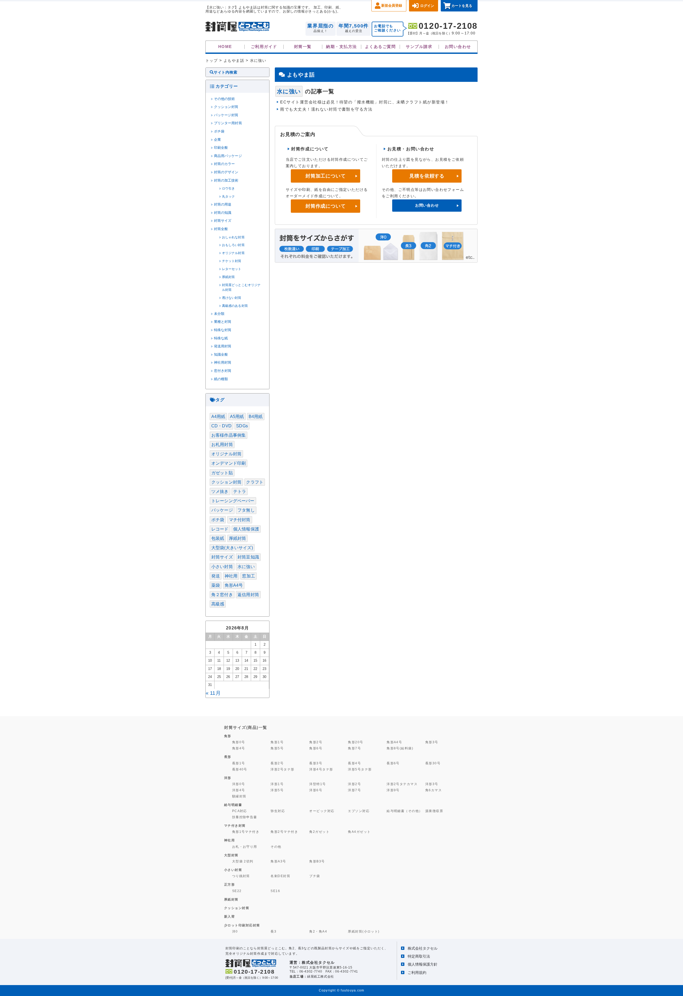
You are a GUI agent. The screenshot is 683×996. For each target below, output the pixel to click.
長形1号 (238, 763)
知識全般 (221, 354)
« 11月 (213, 693)
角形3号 (431, 742)
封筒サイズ (223, 221)
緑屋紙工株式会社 (320, 976)
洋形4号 (238, 790)
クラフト (254, 482)
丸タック (228, 196)
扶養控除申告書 (244, 817)
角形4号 (238, 748)
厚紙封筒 (228, 277)
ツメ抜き (220, 491)
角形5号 (277, 748)
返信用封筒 (248, 594)
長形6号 (393, 763)
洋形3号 (431, 784)
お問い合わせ (458, 47)
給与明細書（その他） (405, 811)
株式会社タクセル (423, 948)
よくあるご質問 (380, 47)
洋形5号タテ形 (360, 769)
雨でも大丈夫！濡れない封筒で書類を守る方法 (326, 109)
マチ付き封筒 (235, 826)
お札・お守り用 (244, 846)
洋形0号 (238, 784)
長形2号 (277, 763)
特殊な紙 (221, 338)
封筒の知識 (223, 213)
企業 (217, 140)
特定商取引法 (419, 956)
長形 (227, 757)
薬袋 (215, 585)
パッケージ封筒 (226, 115)
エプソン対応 (359, 811)
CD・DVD (221, 426)
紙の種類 (221, 379)
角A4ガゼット (359, 831)
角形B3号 (317, 861)
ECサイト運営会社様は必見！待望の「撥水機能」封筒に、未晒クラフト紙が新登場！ (364, 102)
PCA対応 (239, 811)
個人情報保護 (246, 529)
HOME (225, 47)
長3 (273, 931)
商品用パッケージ (228, 156)
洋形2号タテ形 (282, 769)
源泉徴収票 (434, 811)
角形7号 (354, 748)
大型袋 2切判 (242, 861)
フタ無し (246, 510)
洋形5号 (277, 790)
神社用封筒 (223, 362)
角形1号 (277, 742)
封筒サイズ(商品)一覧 (245, 727)
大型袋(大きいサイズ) (232, 547)
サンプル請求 (419, 47)
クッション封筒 (226, 107)
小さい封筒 (222, 566)
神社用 (231, 576)
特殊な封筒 (223, 330)
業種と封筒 (223, 322)
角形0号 (238, 742)
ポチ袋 (219, 131)
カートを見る (461, 6)
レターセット (231, 269)
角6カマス (433, 790)
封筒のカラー (224, 164)
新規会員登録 (391, 5)
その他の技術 (224, 99)
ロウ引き (228, 188)
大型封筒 (231, 855)
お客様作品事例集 (228, 435)
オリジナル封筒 (233, 253)
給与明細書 (233, 805)
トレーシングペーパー (233, 501)
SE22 (237, 891)
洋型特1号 (317, 784)
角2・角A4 (318, 931)
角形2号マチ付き (284, 831)
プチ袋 (314, 876)
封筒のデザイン (226, 172)
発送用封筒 (223, 346)
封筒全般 (221, 229)
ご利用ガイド (264, 47)
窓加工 (248, 576)
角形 (227, 736)
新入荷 (229, 916)
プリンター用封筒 (228, 123)
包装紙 (217, 538)
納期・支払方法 (341, 47)
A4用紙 (218, 416)
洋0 (235, 931)
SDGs (242, 426)
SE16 (275, 891)
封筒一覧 (303, 47)
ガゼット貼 (222, 473)
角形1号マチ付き (246, 831)
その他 (276, 846)
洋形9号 (393, 790)
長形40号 (239, 769)
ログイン (427, 6)
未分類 (219, 314)
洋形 (227, 778)
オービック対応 (321, 811)
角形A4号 (234, 585)
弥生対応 (278, 811)
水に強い (246, 566)
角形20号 (355, 742)
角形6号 (315, 748)
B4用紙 (256, 416)
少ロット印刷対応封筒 (242, 925)
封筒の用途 (223, 204)
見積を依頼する (426, 176)
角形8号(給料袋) (400, 748)
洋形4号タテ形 (321, 769)
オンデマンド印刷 (228, 463)
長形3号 (315, 763)
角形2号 (315, 742)
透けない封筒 (231, 298)
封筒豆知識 (248, 557)
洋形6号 (315, 790)
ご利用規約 (417, 972)
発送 (215, 576)
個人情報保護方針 (423, 964)
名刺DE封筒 (280, 876)
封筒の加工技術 (226, 180)
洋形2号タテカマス (402, 784)
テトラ (239, 491)
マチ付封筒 (240, 519)
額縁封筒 (239, 796)
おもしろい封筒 (233, 245)
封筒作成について (325, 206)
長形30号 (432, 763)
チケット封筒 (231, 261)
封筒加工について (325, 176)
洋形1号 (277, 784)
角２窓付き (222, 594)
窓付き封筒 (223, 371)
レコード (220, 529)
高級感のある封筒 (235, 306)
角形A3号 (278, 861)
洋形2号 (354, 784)
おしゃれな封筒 (233, 237)
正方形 (229, 884)
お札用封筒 (222, 444)
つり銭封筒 (241, 876)
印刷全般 (221, 148)
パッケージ (222, 510)
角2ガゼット (319, 831)
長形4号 (354, 763)
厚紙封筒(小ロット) (364, 931)
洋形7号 (354, 790)
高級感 (217, 604)
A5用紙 (237, 416)
